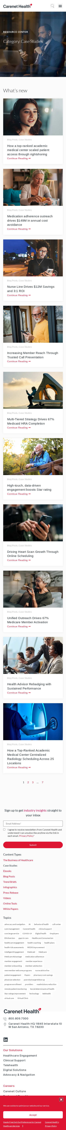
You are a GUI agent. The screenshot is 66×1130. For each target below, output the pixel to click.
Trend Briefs (9, 881)
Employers (54, 933)
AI (30, 924)
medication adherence (34, 956)
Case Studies (25, 140)
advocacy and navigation (14, 924)
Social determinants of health (42, 989)
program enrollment (12, 984)
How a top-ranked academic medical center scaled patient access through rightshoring (28, 150)
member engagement (13, 961)
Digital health (40, 933)
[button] (61, 1099)
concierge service (11, 933)
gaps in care (23, 938)
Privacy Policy (26, 835)
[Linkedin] (5, 1039)
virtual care (9, 998)
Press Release (10, 892)
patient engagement (12, 975)
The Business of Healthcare (18, 860)
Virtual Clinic (22, 998)
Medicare (43, 952)
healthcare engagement (14, 943)
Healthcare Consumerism (42, 938)
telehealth (46, 993)
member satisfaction (33, 966)
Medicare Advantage (13, 956)
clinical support (45, 929)
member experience (34, 961)
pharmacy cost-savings (43, 975)
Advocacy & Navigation (19, 1074)
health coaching (34, 943)
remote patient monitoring (15, 989)
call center (56, 924)
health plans (49, 943)
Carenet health (29, 929)
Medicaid (31, 952)
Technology (34, 993)
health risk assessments (14, 947)
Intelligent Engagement (14, 952)
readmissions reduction (46, 984)
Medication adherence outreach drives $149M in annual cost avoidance (30, 220)
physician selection (12, 979)
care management (11, 929)
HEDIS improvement (36, 947)
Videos (7, 897)
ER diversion (9, 938)
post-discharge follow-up (34, 979)
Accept (33, 1114)
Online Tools (10, 903)
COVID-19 (27, 933)
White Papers (10, 908)
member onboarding (13, 966)
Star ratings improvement (15, 993)
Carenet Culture (14, 1091)
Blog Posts (12, 140)
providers (29, 984)
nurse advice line (42, 970)
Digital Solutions (14, 1070)
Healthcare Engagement (20, 1055)
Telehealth (10, 1065)
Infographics (10, 887)
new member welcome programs (18, 970)
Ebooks (7, 870)
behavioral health (41, 924)
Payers (27, 975)
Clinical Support (14, 1060)
